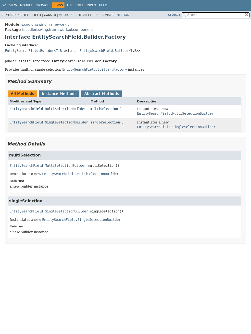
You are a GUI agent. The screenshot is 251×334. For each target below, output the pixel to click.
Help (103, 5)
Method (65, 15)
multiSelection (104, 109)
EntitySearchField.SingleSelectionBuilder (49, 122)
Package (42, 5)
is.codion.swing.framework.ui (45, 24)
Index (91, 5)
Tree (80, 5)
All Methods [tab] (22, 94)
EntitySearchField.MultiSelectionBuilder (48, 109)
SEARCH (174, 15)
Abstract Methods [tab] (101, 94)
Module (26, 5)
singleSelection (105, 122)
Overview (9, 5)
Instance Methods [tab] (59, 94)
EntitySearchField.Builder (29, 51)
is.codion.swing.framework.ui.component (57, 30)
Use (70, 5)
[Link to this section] (55, 81)
